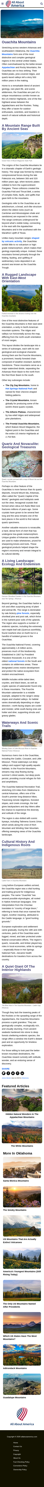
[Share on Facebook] (8, 1073)
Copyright (17, 1454)
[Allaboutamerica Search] (41, 4)
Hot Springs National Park (19, 388)
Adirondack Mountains (15, 1368)
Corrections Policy (20, 1466)
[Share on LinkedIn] (22, 1073)
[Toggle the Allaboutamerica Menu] (2, 4)
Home (15, 1443)
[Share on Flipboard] (4, 1073)
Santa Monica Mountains (16, 1181)
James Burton (6, 1078)
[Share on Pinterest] (17, 1073)
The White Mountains (22, 1146)
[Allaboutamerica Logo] (16, 3)
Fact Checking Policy (21, 1462)
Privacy (16, 1450)
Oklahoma (25, 1078)
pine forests (23, 613)
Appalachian (9, 67)
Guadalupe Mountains (14, 1397)
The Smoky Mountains (14, 1210)
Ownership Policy (20, 1470)
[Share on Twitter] (13, 1073)
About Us (16, 1458)
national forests (16, 661)
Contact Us (17, 1446)
